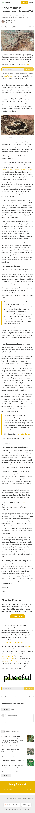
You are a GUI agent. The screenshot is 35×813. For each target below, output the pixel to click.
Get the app (26, 805)
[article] (17, 740)
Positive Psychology (23, 434)
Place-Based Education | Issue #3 (12, 762)
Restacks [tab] (13, 709)
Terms (24, 798)
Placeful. (20, 642)
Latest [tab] (8, 731)
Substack (8, 809)
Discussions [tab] (15, 731)
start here (29, 64)
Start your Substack (13, 805)
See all (5, 775)
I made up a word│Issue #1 (11, 749)
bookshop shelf (8, 76)
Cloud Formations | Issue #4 (12, 736)
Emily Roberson (10, 20)
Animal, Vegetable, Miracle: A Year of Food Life (16, 170)
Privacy (19, 798)
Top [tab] (4, 731)
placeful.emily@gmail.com (12, 661)
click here (28, 646)
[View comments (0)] (9, 26)
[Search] (32, 731)
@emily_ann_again (8, 656)
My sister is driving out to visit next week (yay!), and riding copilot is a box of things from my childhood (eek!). (12, 766)
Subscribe (24, 2)
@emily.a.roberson (8, 658)
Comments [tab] (6, 709)
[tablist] (9, 709)
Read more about (11, 642)
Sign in (31, 2)
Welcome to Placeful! (7, 752)
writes (23, 502)
